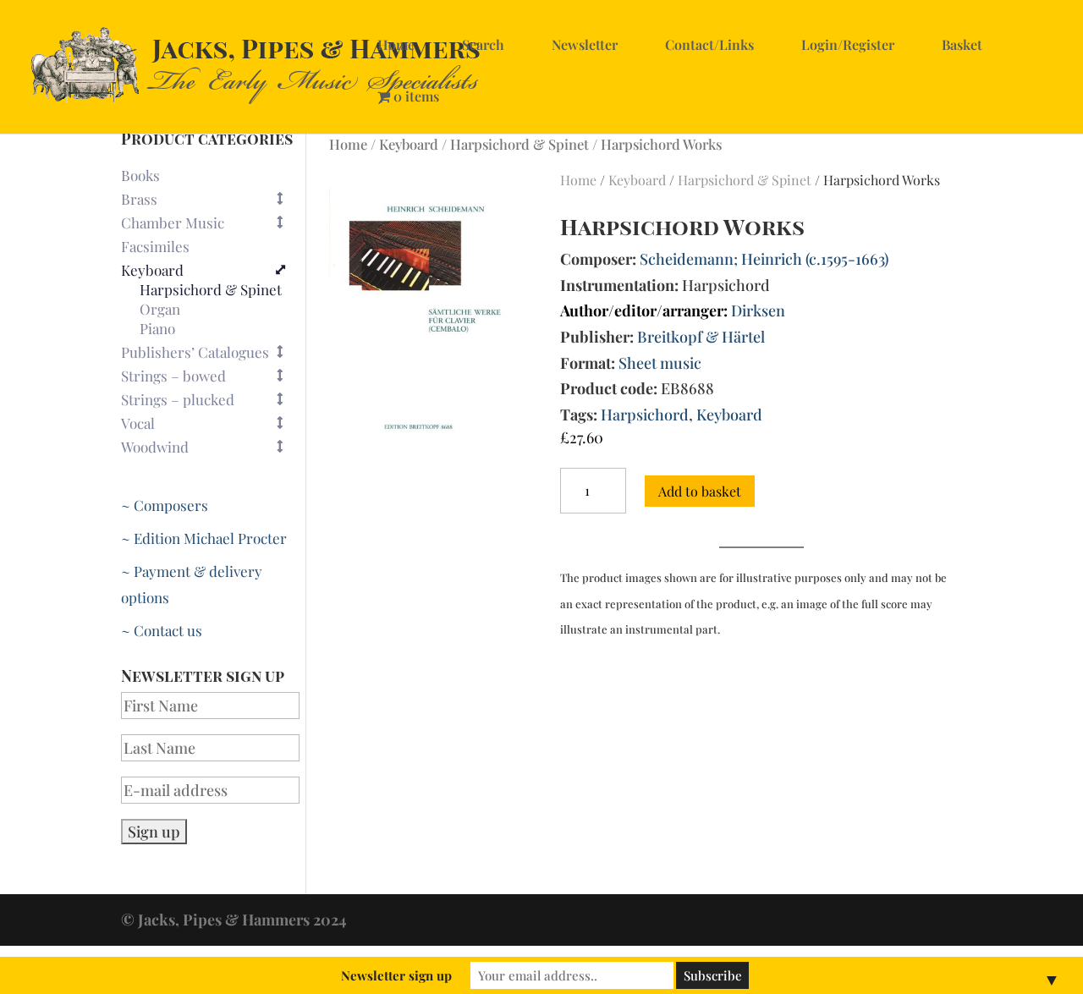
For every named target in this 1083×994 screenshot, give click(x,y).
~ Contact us (161, 630)
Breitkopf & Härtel (701, 337)
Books (140, 175)
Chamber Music (172, 222)
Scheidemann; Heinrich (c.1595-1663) (764, 259)
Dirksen (758, 310)
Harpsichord (645, 414)
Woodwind (155, 446)
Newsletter (585, 44)
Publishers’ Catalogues (195, 352)
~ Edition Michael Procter (204, 538)
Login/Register (847, 44)
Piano (157, 329)
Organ (160, 309)
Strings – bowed (173, 375)
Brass (139, 198)
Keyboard (408, 144)
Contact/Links (709, 44)
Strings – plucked (177, 399)
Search (483, 44)
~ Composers (164, 505)
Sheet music (659, 363)
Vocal (138, 423)
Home (396, 44)
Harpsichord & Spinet (519, 144)
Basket (962, 44)
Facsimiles (155, 246)
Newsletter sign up (396, 975)
